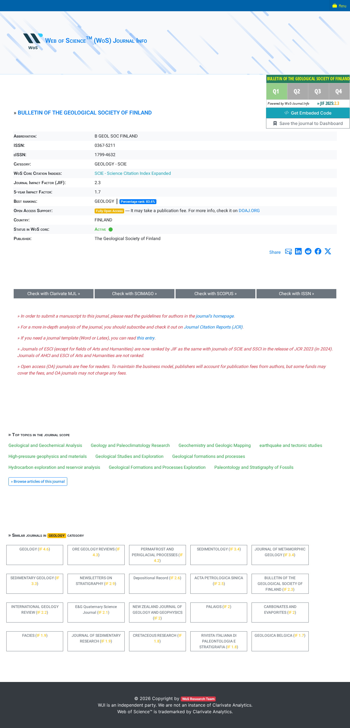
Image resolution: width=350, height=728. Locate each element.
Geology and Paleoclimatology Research (130, 445)
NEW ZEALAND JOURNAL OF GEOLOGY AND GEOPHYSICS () (157, 612)
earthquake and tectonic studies (290, 445)
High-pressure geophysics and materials (47, 456)
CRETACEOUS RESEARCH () (157, 638)
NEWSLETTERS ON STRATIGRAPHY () (96, 581)
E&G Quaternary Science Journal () (96, 609)
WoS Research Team (198, 699)
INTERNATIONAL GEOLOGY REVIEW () (35, 609)
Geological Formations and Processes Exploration (157, 467)
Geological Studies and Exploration (129, 456)
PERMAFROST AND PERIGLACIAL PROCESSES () (157, 555)
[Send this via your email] (288, 251)
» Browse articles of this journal (38, 481)
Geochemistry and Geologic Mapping (215, 445)
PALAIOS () (218, 607)
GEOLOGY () (34, 549)
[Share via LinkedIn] (298, 251)
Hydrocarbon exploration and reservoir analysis (54, 467)
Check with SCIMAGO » (134, 293)
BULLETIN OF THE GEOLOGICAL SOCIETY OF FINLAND (85, 113)
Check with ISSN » (296, 293)
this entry (145, 338)
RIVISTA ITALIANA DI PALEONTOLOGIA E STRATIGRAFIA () (218, 641)
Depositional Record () (157, 578)
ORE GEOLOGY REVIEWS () (96, 552)
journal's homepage (215, 316)
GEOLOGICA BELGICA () (280, 635)
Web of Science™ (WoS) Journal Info (96, 40)
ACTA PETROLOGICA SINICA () (218, 581)
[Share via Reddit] (308, 251)
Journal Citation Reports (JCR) (213, 327)
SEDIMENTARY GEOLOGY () (34, 581)
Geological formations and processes (208, 456)
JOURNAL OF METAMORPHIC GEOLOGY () (280, 552)
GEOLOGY (57, 535)
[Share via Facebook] (318, 251)
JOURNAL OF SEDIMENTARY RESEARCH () (96, 638)
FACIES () (35, 635)
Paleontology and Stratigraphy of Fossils (253, 467)
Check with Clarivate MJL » (53, 293)
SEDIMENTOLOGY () (219, 549)
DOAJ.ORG (249, 210)
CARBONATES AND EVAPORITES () (280, 609)
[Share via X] (328, 251)
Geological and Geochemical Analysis (45, 445)
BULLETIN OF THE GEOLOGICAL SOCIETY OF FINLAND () (280, 583)
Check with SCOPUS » (215, 293)
